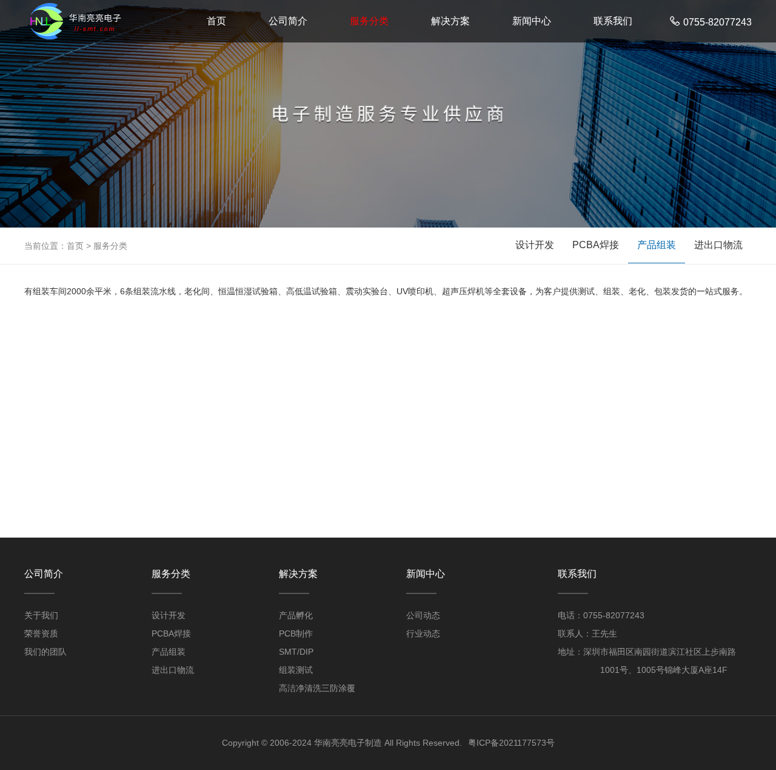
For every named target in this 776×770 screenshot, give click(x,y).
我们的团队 (45, 652)
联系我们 (613, 21)
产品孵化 (296, 615)
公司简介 (288, 21)
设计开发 (534, 245)
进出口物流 (718, 245)
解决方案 (450, 21)
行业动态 (423, 633)
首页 (216, 21)
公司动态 (423, 615)
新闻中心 (531, 21)
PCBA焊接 (595, 245)
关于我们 (41, 615)
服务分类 (369, 21)
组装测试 (296, 670)
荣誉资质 (41, 633)
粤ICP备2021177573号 (511, 743)
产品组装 (656, 245)
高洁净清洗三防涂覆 (317, 688)
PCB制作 (296, 633)
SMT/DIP (296, 652)
